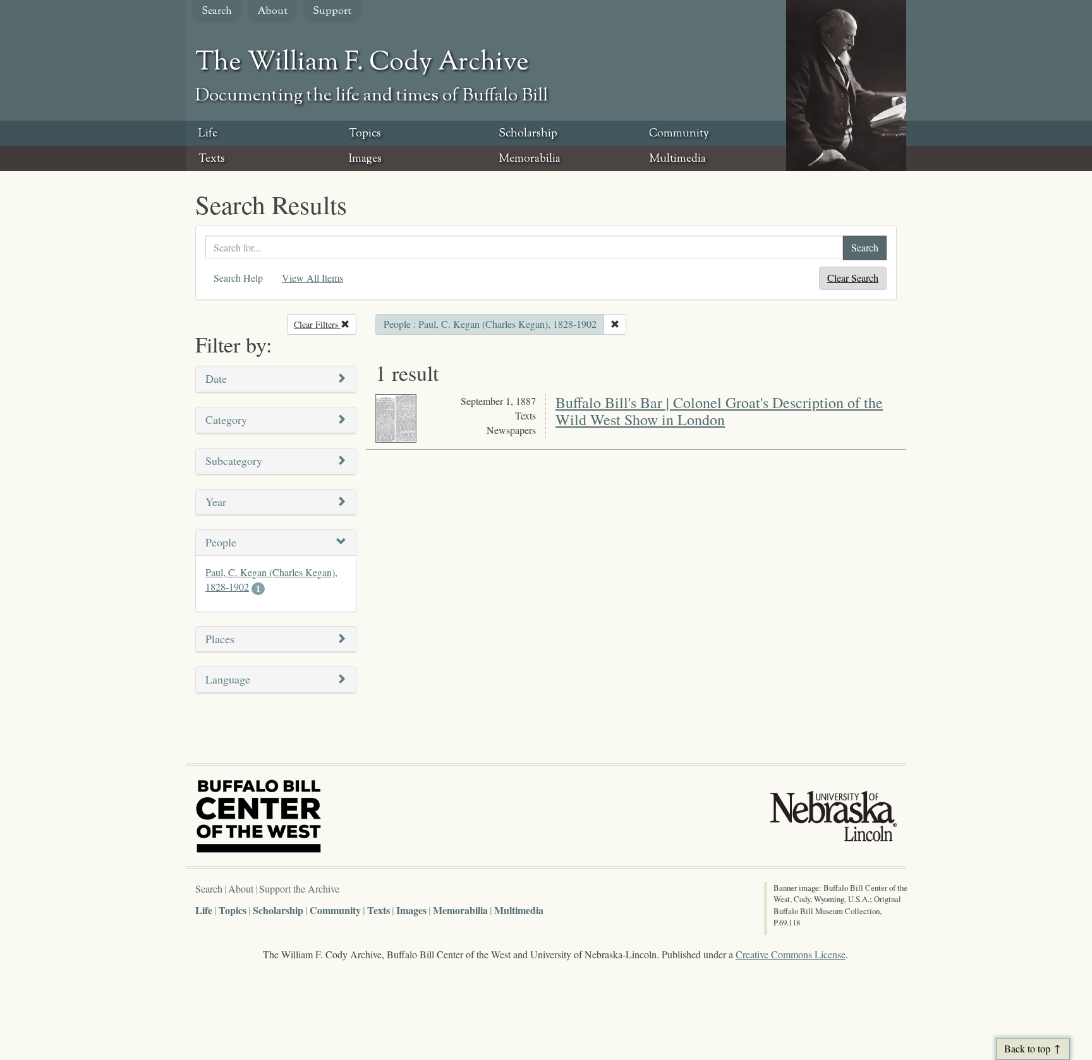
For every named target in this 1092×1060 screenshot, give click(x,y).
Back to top (1027, 1048)
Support (332, 11)
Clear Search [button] (852, 277)
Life (207, 134)
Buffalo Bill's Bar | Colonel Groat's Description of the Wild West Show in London (719, 410)
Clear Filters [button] (325, 324)
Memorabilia (530, 159)
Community (679, 134)
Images (365, 159)
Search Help (238, 277)
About (272, 11)
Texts (211, 159)
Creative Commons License (791, 954)
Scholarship (528, 134)
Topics (365, 134)
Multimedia (677, 159)
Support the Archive (299, 888)
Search (217, 11)
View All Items (312, 277)
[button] (276, 379)
